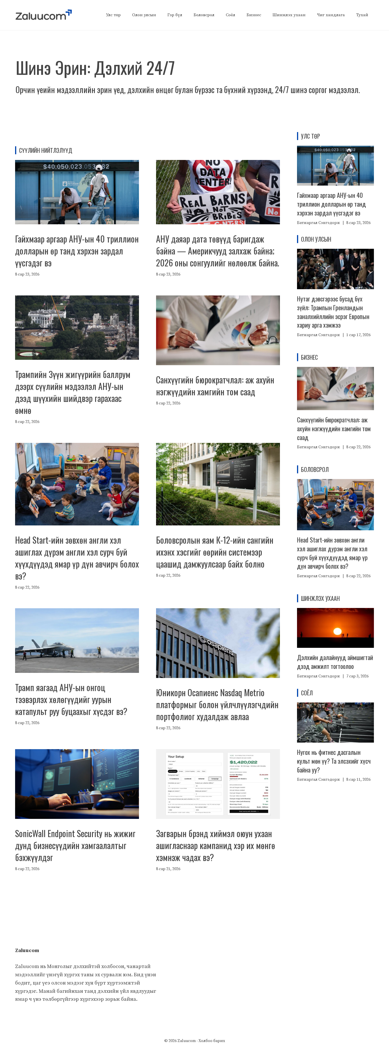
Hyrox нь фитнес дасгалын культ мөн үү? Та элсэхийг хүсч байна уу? (334, 760)
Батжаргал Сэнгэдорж (318, 222)
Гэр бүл (174, 15)
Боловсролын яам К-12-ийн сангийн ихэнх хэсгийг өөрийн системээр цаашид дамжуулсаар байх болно (214, 551)
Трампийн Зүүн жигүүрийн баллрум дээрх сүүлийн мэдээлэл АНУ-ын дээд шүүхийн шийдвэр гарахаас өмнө (72, 392)
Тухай (362, 15)
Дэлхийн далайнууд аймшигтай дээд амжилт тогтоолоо (335, 662)
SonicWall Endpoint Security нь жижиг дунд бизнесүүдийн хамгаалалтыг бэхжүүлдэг (75, 845)
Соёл (230, 15)
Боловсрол (204, 15)
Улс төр (113, 15)
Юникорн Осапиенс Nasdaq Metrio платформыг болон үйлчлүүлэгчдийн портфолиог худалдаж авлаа (217, 704)
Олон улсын (144, 15)
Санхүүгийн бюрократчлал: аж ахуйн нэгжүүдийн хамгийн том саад (215, 385)
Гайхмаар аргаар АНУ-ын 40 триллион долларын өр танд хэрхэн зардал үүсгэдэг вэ (77, 250)
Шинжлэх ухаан (289, 15)
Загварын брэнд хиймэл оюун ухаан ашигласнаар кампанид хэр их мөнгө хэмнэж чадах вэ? (215, 845)
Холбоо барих (211, 1040)
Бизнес (254, 15)
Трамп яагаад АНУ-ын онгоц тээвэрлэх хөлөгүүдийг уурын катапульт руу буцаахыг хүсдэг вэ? (71, 699)
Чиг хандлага (331, 15)
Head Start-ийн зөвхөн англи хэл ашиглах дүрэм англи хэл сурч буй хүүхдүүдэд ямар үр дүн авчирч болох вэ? (77, 557)
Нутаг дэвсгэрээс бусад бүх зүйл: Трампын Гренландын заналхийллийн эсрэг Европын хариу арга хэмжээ (333, 311)
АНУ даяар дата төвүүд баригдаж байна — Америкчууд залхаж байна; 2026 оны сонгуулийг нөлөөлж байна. (217, 250)
